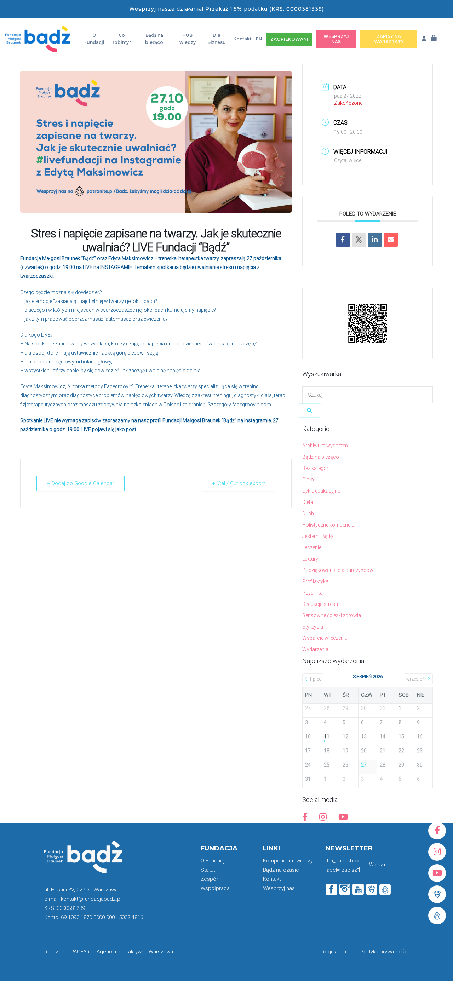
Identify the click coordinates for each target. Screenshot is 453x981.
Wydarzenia (315, 649)
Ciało (308, 479)
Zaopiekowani (289, 39)
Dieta (307, 502)
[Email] (391, 240)
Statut (208, 870)
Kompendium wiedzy (288, 860)
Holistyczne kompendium (330, 525)
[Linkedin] (375, 240)
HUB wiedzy (187, 39)
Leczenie (311, 547)
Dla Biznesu (216, 39)
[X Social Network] (359, 240)
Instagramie (257, 420)
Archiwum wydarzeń (325, 445)
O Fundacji (94, 39)
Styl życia (312, 627)
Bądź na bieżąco (154, 39)
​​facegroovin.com (251, 404)
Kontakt (242, 38)
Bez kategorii (316, 468)
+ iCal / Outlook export (238, 483)
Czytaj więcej (348, 160)
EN (259, 38)
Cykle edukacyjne (321, 491)
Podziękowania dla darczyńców (337, 570)
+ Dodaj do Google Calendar (80, 483)
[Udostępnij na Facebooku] (343, 240)
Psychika (312, 593)
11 (326, 736)
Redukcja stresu (320, 604)
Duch (308, 513)
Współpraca (215, 888)
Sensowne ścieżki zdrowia (331, 615)
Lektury (310, 559)
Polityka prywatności (384, 951)
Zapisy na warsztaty (389, 39)
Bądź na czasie (281, 870)
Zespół (209, 879)
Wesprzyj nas (336, 39)
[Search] (309, 410)
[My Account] (424, 38)
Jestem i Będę (317, 536)
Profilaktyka (315, 581)
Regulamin (333, 951)
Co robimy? (122, 39)
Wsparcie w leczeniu (325, 638)
